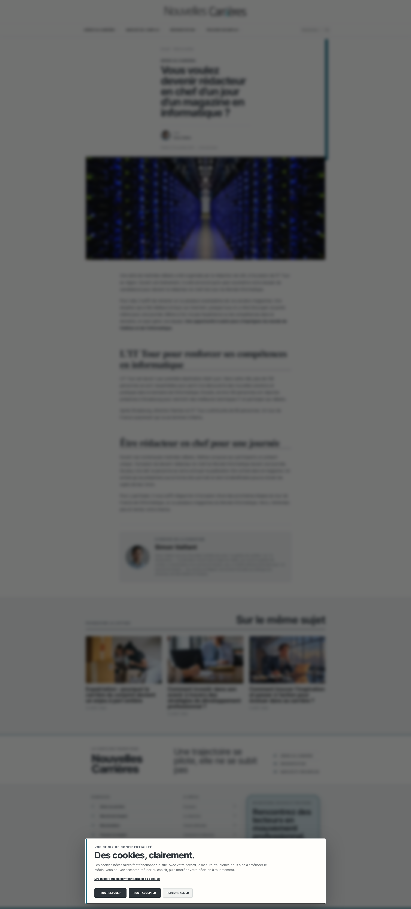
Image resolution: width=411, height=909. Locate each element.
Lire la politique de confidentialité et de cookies (127, 878)
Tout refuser (110, 892)
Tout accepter (144, 892)
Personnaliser (178, 892)
